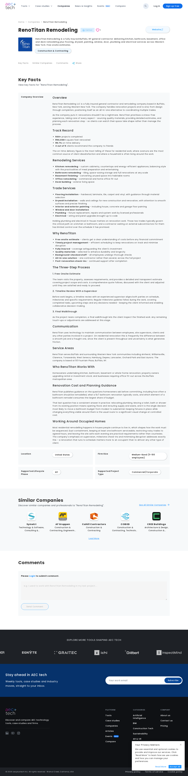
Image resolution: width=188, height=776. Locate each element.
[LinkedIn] (7, 733)
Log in (157, 6)
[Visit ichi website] (89, 652)
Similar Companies (42, 63)
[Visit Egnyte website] (18, 652)
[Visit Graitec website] (54, 652)
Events (111, 736)
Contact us (166, 720)
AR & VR (137, 739)
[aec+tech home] (11, 6)
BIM (135, 723)
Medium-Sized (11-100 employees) (143, 456)
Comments (62, 63)
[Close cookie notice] (181, 744)
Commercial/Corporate (145, 472)
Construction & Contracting (53, 50)
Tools (108, 715)
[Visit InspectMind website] (158, 652)
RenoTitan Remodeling (55, 22)
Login (32, 576)
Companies (34, 22)
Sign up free (172, 6)
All (56, 472)
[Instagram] (18, 733)
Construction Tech (143, 728)
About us (165, 715)
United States (62, 454)
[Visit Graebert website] (121, 652)
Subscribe (173, 680)
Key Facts (23, 63)
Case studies (112, 720)
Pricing (164, 725)
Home (21, 22)
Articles (109, 731)
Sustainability (140, 733)
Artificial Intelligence (139, 717)
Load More (94, 538)
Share (79, 63)
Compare (110, 741)
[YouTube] (12, 733)
